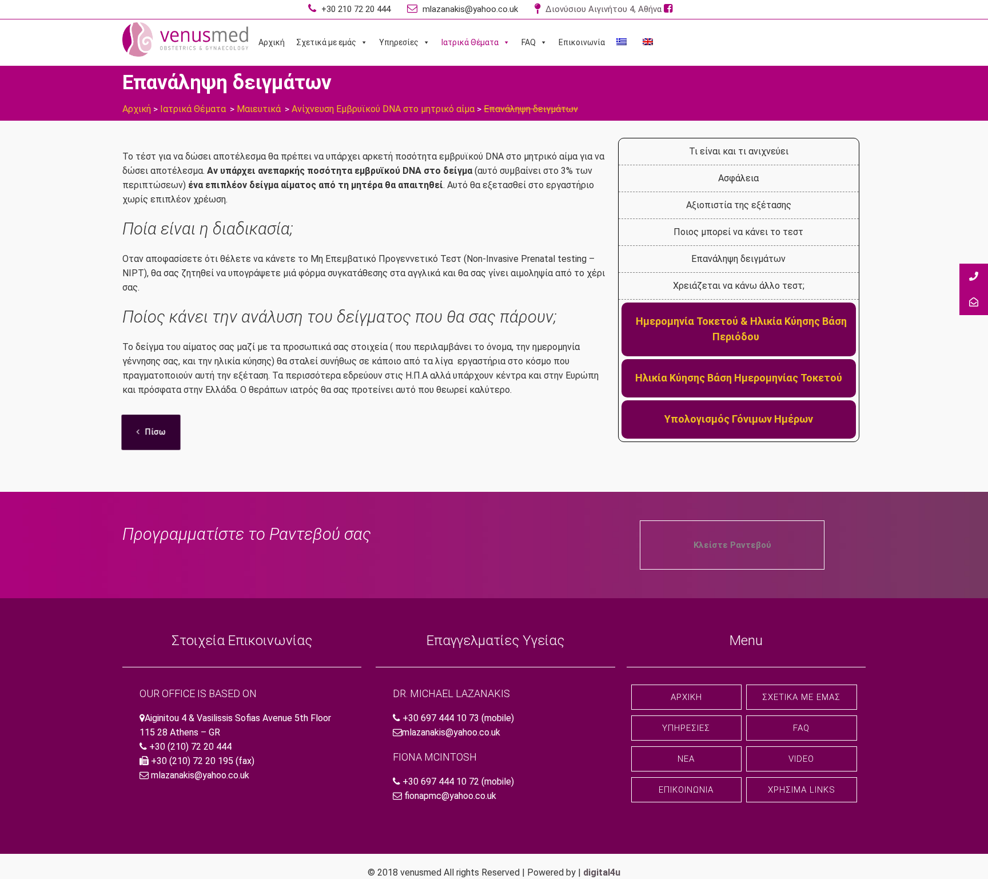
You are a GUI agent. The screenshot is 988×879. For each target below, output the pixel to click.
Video (801, 759)
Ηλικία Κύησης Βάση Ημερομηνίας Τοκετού (738, 378)
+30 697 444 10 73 (441, 718)
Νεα (686, 759)
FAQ (528, 42)
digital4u (601, 872)
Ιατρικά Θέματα (470, 42)
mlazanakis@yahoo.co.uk (469, 9)
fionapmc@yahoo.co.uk (450, 795)
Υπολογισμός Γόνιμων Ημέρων (738, 419)
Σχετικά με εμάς (326, 42)
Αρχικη (686, 697)
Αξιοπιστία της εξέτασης (738, 205)
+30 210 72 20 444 (355, 9)
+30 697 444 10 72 (441, 781)
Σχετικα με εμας (801, 697)
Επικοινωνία (582, 42)
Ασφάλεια (738, 178)
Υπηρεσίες (399, 42)
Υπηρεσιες (686, 728)
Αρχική (271, 42)
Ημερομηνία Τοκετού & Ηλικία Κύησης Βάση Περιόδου (741, 329)
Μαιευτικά (259, 109)
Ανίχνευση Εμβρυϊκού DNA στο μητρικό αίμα (383, 109)
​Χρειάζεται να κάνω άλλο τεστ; (738, 285)
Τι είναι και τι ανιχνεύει (738, 151)
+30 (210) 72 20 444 (190, 746)
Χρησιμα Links (801, 790)
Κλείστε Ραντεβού (732, 545)
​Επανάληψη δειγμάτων (738, 258)
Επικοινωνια (686, 790)
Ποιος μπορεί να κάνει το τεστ (738, 231)
